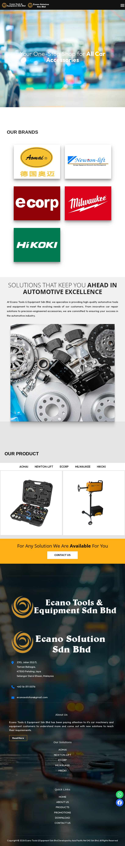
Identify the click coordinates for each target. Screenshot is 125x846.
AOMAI (62, 749)
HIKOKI (62, 770)
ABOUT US (62, 802)
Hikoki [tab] (101, 466)
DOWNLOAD (62, 817)
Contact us (62, 555)
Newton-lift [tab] (44, 466)
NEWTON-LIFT (62, 754)
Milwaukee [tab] (82, 466)
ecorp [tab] (64, 466)
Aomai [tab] (23, 466)
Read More (18, 738)
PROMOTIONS (62, 812)
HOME (62, 796)
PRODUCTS (62, 807)
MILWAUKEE (62, 765)
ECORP (62, 759)
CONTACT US (62, 822)
